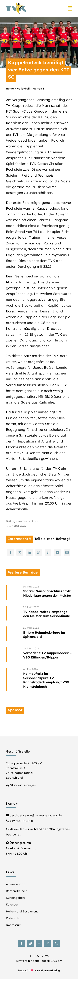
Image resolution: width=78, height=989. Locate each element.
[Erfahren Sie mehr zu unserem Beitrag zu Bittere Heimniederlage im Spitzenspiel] (13, 633)
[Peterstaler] (39, 722)
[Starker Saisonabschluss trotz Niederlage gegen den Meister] (47, 592)
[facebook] (21, 943)
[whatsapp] (47, 943)
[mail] (39, 943)
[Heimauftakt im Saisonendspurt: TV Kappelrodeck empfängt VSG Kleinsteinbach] (47, 679)
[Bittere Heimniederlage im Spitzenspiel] (47, 633)
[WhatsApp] (38, 552)
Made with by (39, 970)
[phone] (56, 943)
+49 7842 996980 (21, 821)
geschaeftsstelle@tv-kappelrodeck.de (35, 815)
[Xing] (57, 552)
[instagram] (30, 943)
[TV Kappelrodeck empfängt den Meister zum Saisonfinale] (47, 613)
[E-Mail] (67, 552)
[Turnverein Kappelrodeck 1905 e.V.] (16, 4)
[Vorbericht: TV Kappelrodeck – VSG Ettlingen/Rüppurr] (47, 654)
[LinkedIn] (29, 552)
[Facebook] (10, 552)
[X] (19, 552)
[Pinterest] (48, 552)
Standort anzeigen (22, 785)
